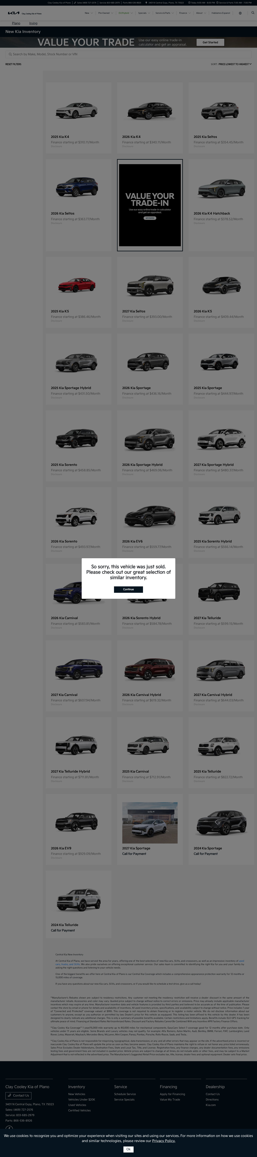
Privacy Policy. (163, 1141)
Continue (128, 589)
